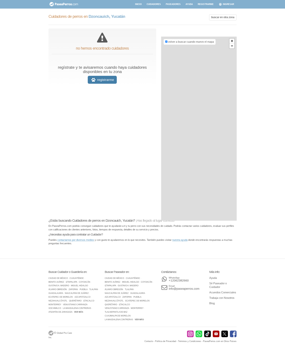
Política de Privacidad (165, 341)
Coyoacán (85, 282)
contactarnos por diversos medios (75, 239)
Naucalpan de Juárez (77, 293)
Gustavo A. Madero (59, 285)
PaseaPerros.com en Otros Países (220, 341)
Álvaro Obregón (57, 289)
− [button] (232, 46)
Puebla (84, 289)
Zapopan (73, 289)
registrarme (206, 4)
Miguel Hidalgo (79, 285)
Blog (212, 303)
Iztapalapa (72, 282)
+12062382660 (179, 279)
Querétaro (75, 301)
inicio (138, 4)
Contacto (148, 341)
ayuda (189, 4)
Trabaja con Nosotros (221, 297)
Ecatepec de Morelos (60, 297)
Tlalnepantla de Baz (116, 312)
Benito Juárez (56, 282)
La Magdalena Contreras (77, 308)
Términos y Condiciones (189, 341)
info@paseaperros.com (184, 287)
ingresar (228, 4)
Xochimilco (55, 308)
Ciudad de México (58, 278)
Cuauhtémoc (77, 278)
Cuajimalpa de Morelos (118, 316)
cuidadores (154, 4)
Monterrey (55, 304)
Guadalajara (55, 293)
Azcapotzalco (83, 297)
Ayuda (213, 278)
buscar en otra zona (222, 17)
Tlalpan (93, 289)
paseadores (173, 4)
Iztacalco (89, 301)
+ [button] (232, 41)
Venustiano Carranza (75, 304)
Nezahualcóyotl (58, 301)
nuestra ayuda (180, 239)
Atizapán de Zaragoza (60, 312)
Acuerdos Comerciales (222, 292)
